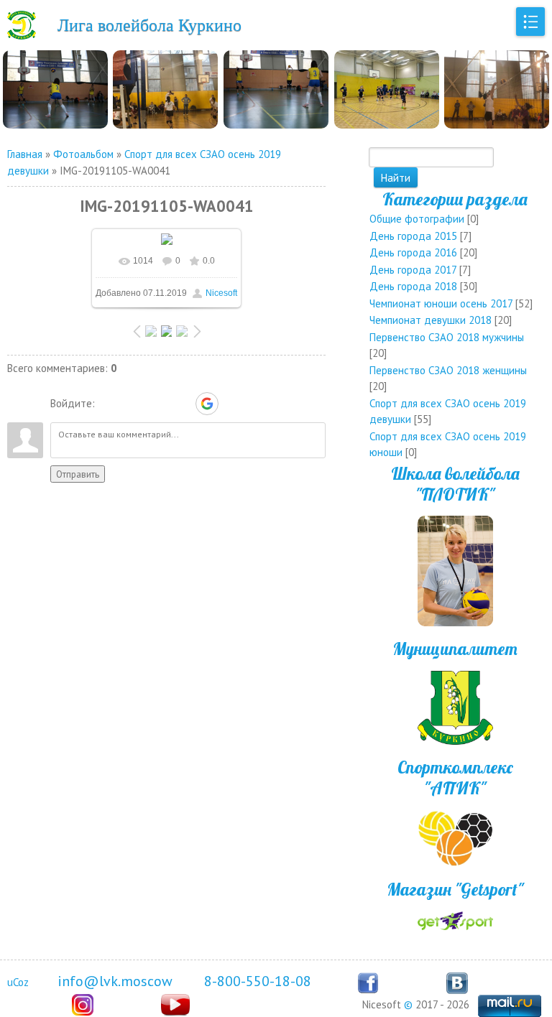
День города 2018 (413, 286)
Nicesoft (221, 293)
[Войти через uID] (108, 403)
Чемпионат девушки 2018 (430, 320)
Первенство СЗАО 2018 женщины (448, 370)
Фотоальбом (83, 154)
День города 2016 (413, 252)
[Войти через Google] (207, 403)
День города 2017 (412, 270)
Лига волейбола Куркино (150, 25)
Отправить (77, 474)
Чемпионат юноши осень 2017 (440, 303)
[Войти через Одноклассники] (232, 403)
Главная (24, 154)
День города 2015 (413, 236)
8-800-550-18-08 (257, 981)
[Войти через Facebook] (157, 403)
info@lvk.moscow (115, 981)
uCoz (18, 982)
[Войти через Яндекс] (182, 403)
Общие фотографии (416, 219)
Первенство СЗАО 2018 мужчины (446, 337)
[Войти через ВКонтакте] (133, 403)
